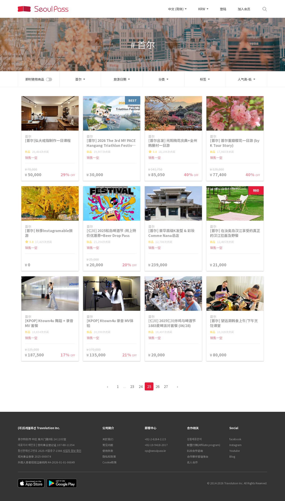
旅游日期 (120, 79)
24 (141, 386)
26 (158, 386)
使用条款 (107, 451)
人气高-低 (245, 79)
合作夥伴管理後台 (197, 456)
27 (166, 386)
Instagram (235, 445)
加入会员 (244, 9)
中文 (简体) (176, 9)
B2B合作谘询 (195, 451)
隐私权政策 (109, 456)
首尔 (78, 79)
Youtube (234, 451)
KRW (202, 9)
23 (132, 386)
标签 (203, 79)
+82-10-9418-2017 (156, 445)
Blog (232, 456)
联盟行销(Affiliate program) (203, 445)
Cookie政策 (109, 462)
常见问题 (107, 445)
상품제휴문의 (194, 439)
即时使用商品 (34, 79)
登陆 (223, 9)
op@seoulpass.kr (155, 451)
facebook (235, 439)
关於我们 (107, 439)
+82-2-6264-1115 (155, 439)
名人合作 (192, 462)
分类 (162, 79)
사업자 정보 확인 (72, 451)
